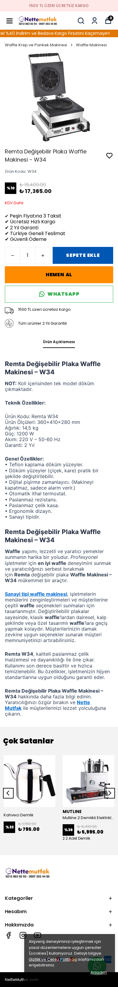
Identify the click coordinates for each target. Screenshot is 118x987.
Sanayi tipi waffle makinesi (36, 594)
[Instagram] (23, 935)
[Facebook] (8, 935)
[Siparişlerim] (94, 21)
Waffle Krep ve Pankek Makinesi (36, 45)
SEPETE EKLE (83, 255)
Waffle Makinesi (91, 45)
